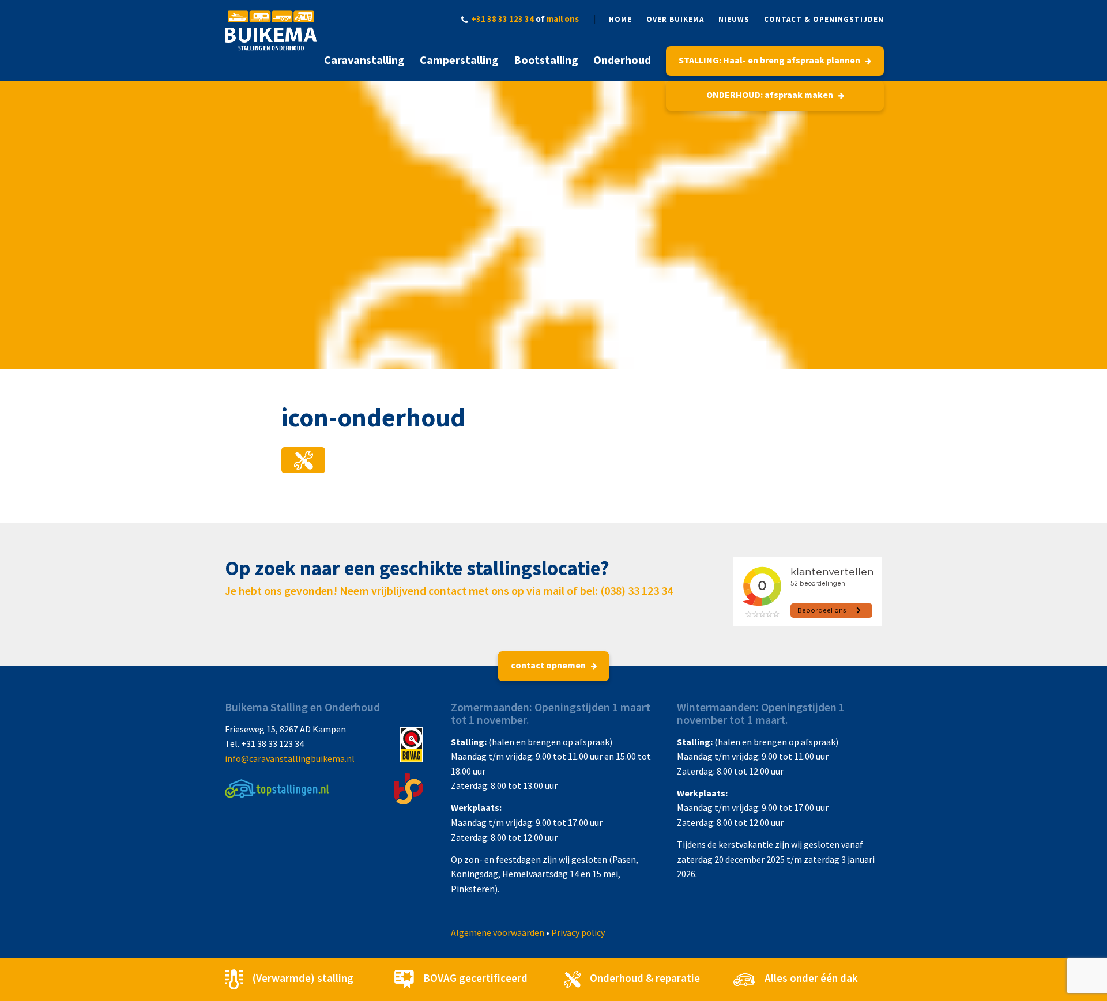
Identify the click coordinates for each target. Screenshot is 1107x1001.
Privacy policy (578, 932)
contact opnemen (549, 665)
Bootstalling (546, 59)
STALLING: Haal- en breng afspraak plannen (770, 60)
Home (620, 19)
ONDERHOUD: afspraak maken (770, 94)
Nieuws (734, 19)
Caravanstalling (364, 59)
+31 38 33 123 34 (502, 18)
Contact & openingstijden (824, 19)
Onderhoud (622, 59)
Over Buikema (675, 19)
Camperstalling (459, 59)
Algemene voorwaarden (497, 932)
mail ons (563, 18)
